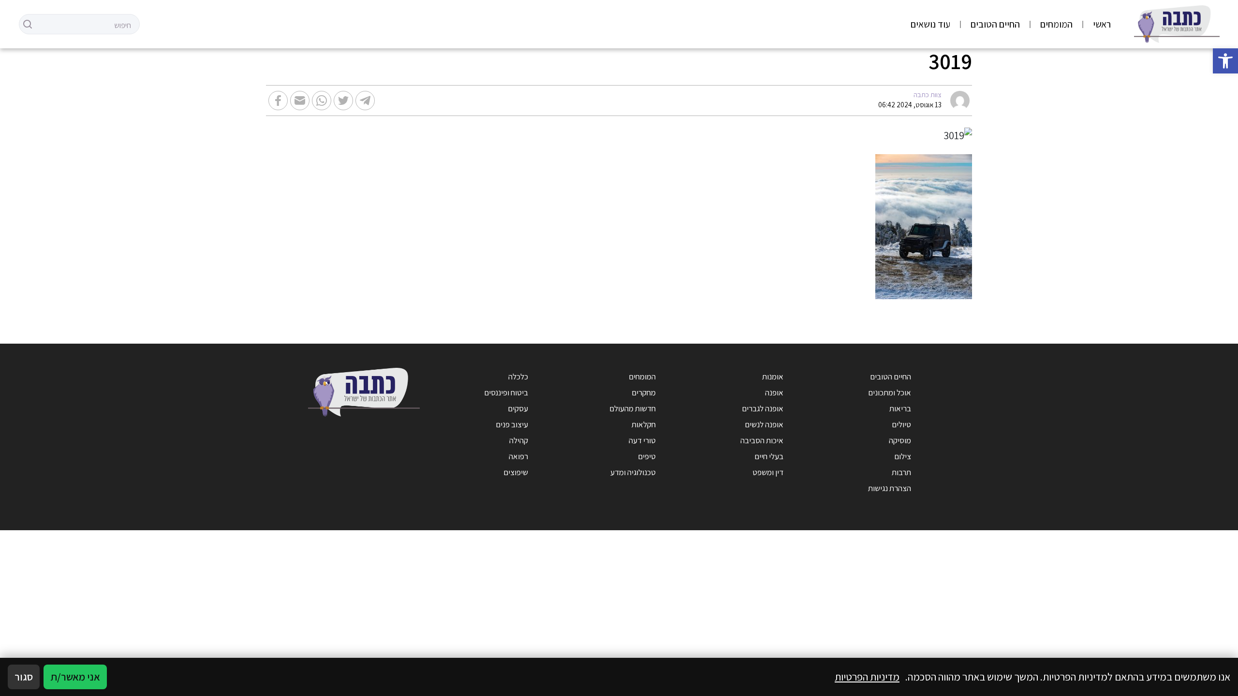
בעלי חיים (768, 456)
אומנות (772, 376)
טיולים (901, 424)
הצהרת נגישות (889, 488)
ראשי (1102, 24)
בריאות (900, 408)
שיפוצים (515, 472)
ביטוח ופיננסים (506, 392)
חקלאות (644, 424)
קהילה (518, 440)
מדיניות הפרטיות (867, 676)
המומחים (1056, 24)
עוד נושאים (930, 24)
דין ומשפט (767, 472)
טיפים (647, 456)
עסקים (518, 408)
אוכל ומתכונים (889, 392)
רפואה (518, 456)
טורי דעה (642, 440)
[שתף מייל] (300, 100)
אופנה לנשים (764, 424)
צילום (902, 456)
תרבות (901, 472)
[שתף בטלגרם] (365, 100)
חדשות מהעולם (632, 408)
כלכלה (518, 376)
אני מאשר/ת (75, 676)
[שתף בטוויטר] (343, 100)
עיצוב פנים (512, 424)
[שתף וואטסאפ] (321, 100)
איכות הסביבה (761, 440)
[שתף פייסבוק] (278, 100)
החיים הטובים (995, 24)
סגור (24, 676)
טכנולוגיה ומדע (633, 472)
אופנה (774, 392)
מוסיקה (900, 440)
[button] (1225, 60)
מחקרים (644, 392)
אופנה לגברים (762, 408)
